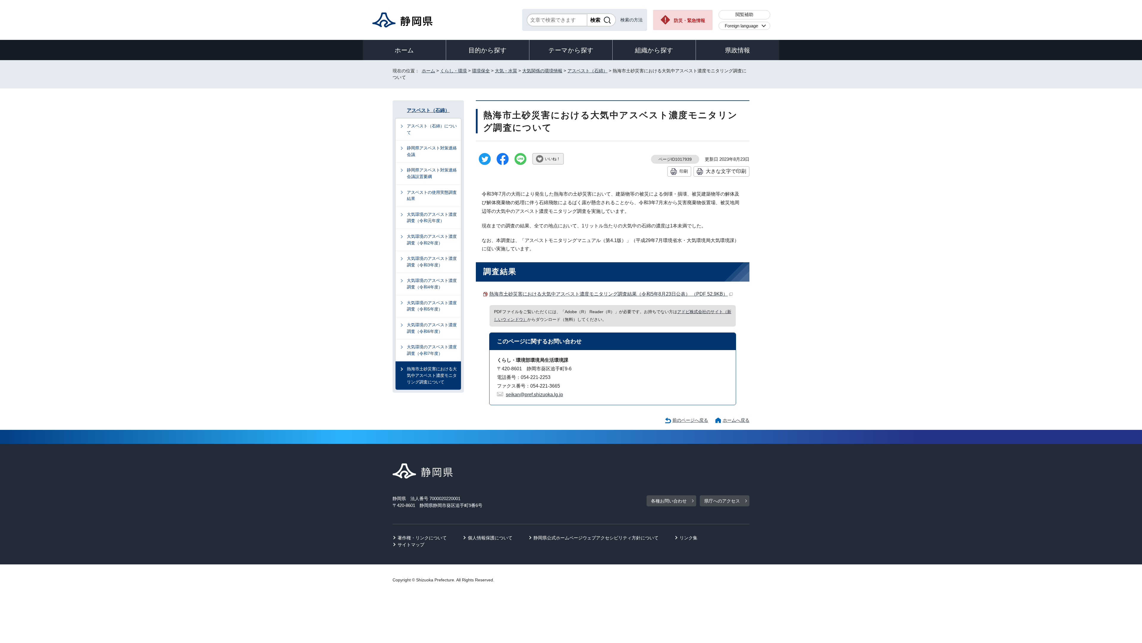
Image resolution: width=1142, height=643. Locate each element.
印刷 (684, 171)
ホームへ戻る (736, 420)
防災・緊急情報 (689, 20)
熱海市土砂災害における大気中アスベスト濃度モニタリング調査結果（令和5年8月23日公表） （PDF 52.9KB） (608, 293)
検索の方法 (631, 19)
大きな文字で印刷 (726, 171)
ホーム (404, 50)
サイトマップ (411, 544)
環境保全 (481, 70)
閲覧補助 (744, 14)
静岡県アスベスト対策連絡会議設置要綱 (432, 173)
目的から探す (487, 50)
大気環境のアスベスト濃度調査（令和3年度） (432, 261)
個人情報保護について (490, 537)
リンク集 (688, 537)
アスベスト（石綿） (587, 70)
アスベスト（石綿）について (432, 129)
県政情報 (737, 50)
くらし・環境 (453, 70)
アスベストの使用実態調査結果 (432, 195)
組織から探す (654, 50)
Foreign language (741, 25)
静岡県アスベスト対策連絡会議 (432, 151)
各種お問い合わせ (669, 500)
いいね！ (552, 159)
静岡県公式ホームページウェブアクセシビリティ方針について (596, 537)
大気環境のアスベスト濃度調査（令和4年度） (432, 283)
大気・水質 (506, 70)
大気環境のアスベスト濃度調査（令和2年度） (432, 239)
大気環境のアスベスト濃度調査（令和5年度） (432, 306)
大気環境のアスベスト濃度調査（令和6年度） (432, 328)
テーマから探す (571, 50)
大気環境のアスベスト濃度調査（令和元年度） (432, 217)
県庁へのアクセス (722, 500)
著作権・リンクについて (422, 537)
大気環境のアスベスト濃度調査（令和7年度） (432, 350)
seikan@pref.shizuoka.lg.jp (534, 394)
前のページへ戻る (690, 420)
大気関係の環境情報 (542, 70)
